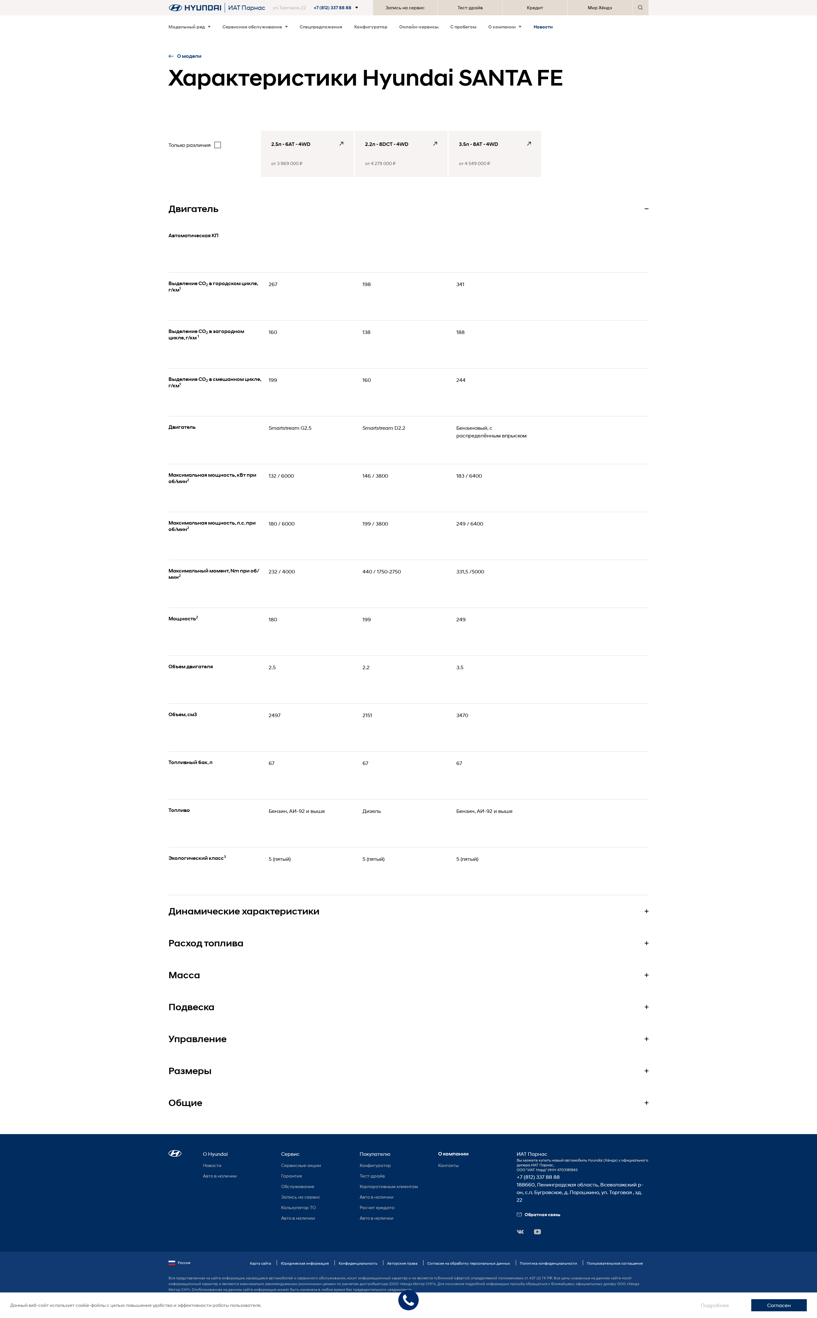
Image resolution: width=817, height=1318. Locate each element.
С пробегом (463, 26)
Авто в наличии (220, 1175)
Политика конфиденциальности (548, 1263)
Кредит (535, 7)
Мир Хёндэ (600, 7)
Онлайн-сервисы (418, 26)
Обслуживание (297, 1186)
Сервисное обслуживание (252, 26)
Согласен (779, 1305)
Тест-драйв (470, 7)
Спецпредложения (321, 26)
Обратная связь (542, 1214)
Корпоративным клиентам (389, 1186)
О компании (502, 26)
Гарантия (291, 1175)
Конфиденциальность (358, 1263)
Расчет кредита (377, 1207)
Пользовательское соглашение (615, 1263)
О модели (189, 56)
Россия (184, 1262)
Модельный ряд (187, 26)
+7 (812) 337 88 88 (538, 1177)
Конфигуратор (370, 26)
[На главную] (195, 7)
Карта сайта (260, 1263)
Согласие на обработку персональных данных (468, 1263)
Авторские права (402, 1263)
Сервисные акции (301, 1165)
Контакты (448, 1165)
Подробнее (715, 1305)
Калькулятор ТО (298, 1207)
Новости (543, 26)
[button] (319, 7)
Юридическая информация (305, 1263)
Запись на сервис (405, 7)
